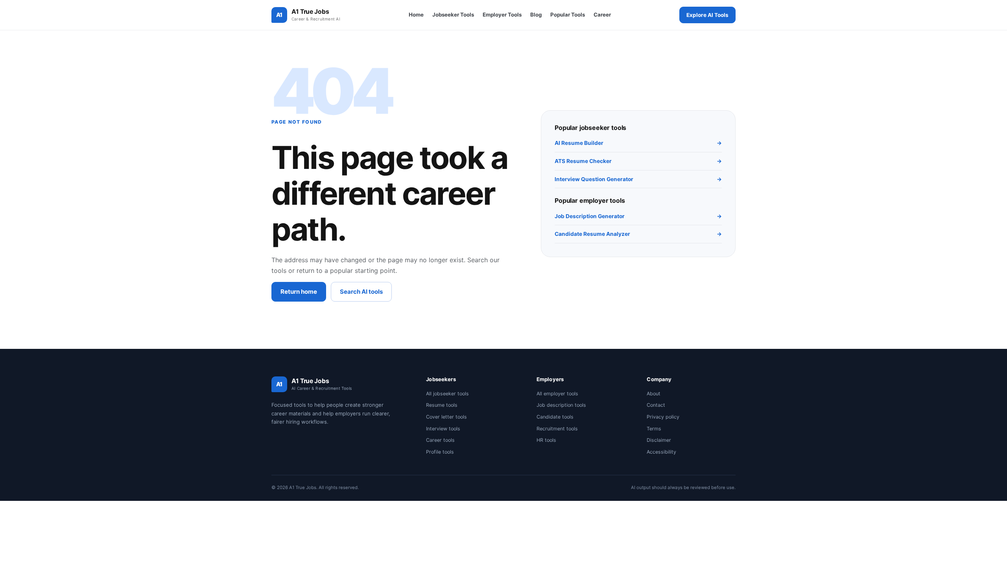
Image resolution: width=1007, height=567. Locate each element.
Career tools (440, 440)
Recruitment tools (557, 429)
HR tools (546, 440)
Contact (656, 405)
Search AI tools (361, 291)
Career (602, 14)
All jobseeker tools (447, 394)
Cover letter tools (446, 417)
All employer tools (557, 394)
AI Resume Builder (638, 143)
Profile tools (440, 452)
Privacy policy (663, 417)
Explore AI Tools (707, 15)
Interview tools (443, 429)
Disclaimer (659, 440)
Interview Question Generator (638, 179)
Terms (654, 429)
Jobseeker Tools (453, 14)
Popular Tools (567, 14)
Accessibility (661, 452)
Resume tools (441, 405)
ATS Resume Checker (638, 161)
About (653, 394)
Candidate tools (555, 417)
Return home (298, 291)
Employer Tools (502, 14)
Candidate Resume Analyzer (638, 234)
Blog (536, 14)
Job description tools (561, 405)
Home (416, 14)
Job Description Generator (638, 216)
